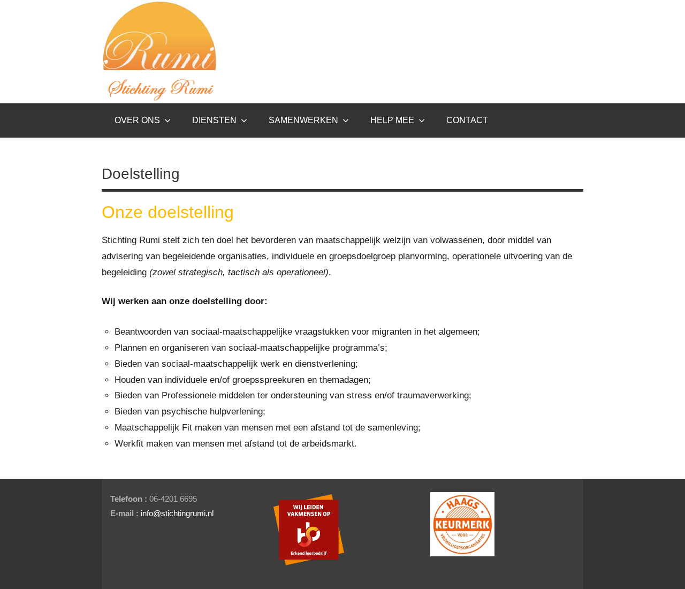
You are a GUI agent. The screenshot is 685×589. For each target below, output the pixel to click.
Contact (467, 120)
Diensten (214, 120)
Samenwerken (303, 120)
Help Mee (392, 120)
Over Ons (137, 120)
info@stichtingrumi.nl (177, 513)
